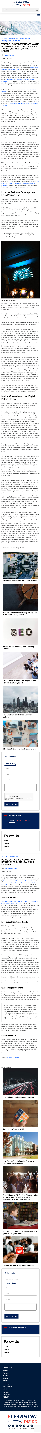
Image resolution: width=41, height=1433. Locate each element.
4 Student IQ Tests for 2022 (13, 1129)
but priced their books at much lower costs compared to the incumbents (20, 183)
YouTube (6, 846)
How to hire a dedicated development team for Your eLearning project (20, 682)
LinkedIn (6, 843)
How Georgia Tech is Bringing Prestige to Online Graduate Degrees (18, 1162)
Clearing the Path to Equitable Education (18, 1265)
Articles (4, 38)
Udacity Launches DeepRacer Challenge (18, 1097)
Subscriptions (7, 1386)
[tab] (12, 821)
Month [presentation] (19, 821)
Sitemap (5, 1378)
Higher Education (26, 38)
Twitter (6, 840)
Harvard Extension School (11, 881)
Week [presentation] (12, 820)
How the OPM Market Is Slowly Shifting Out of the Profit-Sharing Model (20, 614)
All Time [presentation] (28, 821)
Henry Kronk (9, 55)
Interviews (16, 40)
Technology (6, 1373)
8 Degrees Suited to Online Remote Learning (20, 749)
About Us (6, 1392)
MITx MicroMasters (28, 881)
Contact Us (6, 1394)
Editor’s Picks (13, 38)
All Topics (6, 1375)
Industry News (6, 40)
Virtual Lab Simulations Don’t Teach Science (20, 581)
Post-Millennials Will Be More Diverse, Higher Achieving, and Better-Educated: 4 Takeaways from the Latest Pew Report (20, 1197)
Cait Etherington (10, 868)
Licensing (6, 1384)
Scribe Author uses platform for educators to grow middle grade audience (20, 1232)
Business (6, 1370)
